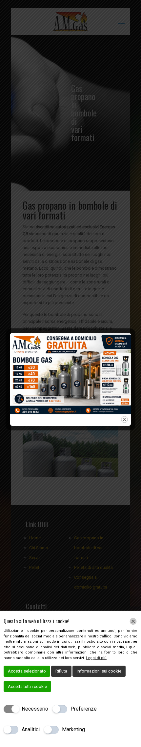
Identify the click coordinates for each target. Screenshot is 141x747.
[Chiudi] (133, 621)
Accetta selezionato (27, 671)
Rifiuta (61, 671)
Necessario (35, 709)
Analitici (31, 729)
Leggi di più (96, 658)
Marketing (73, 729)
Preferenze (83, 709)
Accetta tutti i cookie (27, 686)
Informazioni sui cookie (99, 671)
